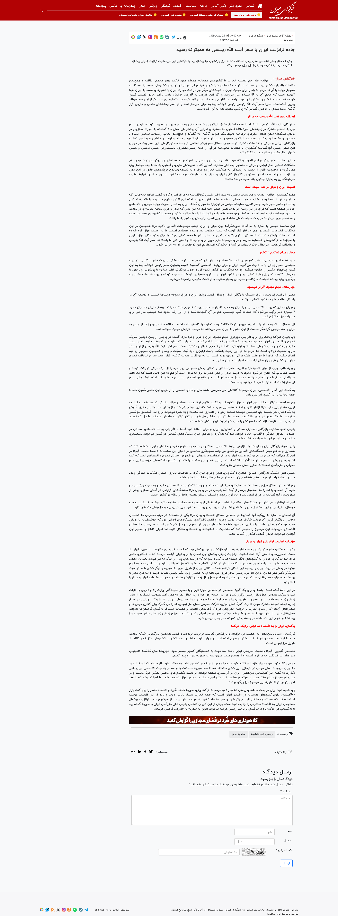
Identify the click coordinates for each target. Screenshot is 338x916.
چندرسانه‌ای (128, 6)
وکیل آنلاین (218, 6)
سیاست (191, 6)
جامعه (204, 6)
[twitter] (151, 752)
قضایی (249, 6)
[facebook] (145, 752)
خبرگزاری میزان (285, 79)
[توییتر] (145, 38)
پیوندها (101, 6)
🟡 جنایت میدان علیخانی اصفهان (138, 15)
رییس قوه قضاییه (262, 734)
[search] (41, 10)
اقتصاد (177, 6)
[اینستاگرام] (150, 38)
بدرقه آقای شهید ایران (278, 36)
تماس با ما (112, 910)
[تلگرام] (173, 38)
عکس (113, 6)
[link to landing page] (283, 10)
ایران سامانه (274, 914)
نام (290, 831)
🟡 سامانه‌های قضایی (173, 15)
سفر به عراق (238, 734)
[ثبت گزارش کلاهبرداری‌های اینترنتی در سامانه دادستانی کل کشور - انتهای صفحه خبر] (212, 720)
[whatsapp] (133, 752)
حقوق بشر (235, 6)
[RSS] (53, 911)
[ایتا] (156, 38)
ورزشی (153, 6)
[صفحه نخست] (259, 5)
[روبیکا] (133, 38)
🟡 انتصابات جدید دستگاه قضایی (209, 15)
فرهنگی (165, 6)
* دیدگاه (286, 791)
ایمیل (288, 840)
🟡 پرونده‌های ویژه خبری (246, 15)
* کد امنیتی (284, 850)
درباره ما (99, 910)
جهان (142, 6)
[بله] (167, 38)
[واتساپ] (162, 38)
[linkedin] (139, 752)
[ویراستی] (139, 38)
